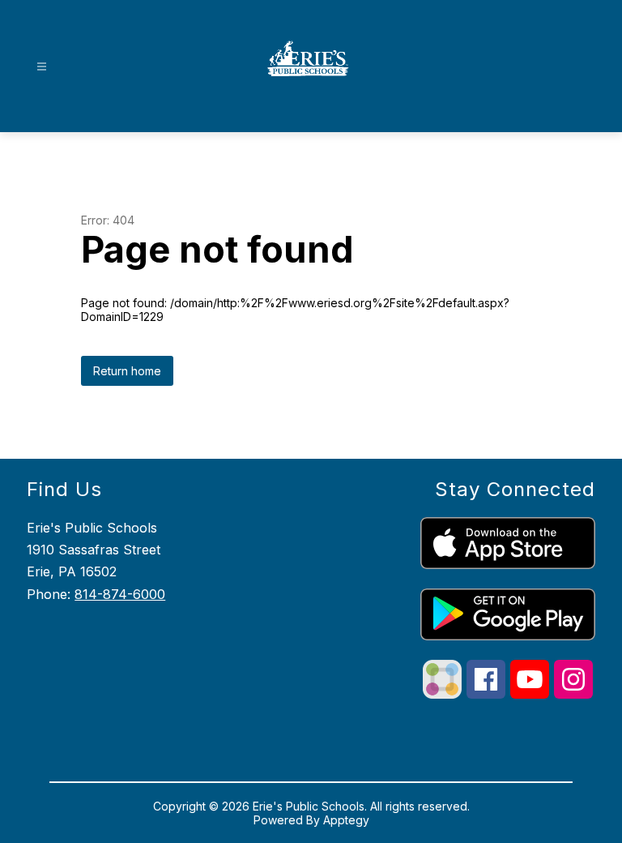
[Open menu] (41, 67)
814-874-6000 (120, 594)
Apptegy (346, 820)
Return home (127, 371)
